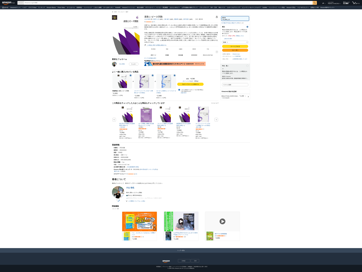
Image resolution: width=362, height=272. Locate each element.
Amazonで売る (291, 7)
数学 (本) (116, 171)
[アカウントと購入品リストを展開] (340, 3)
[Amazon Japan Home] (166, 261)
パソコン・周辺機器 (162, 7)
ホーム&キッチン (108, 7)
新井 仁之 (156, 19)
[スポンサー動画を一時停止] (154, 225)
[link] (117, 95)
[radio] (235, 18)
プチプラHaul (32, 7)
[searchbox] (168, 3)
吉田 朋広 (186, 19)
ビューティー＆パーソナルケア (251, 7)
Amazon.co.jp (236, 54)
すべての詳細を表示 (150, 58)
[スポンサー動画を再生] (181, 221)
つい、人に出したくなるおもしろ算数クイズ (144, 233)
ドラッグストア (204, 7)
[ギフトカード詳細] (154, 7)
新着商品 (79, 7)
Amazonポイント (15, 7)
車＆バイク (222, 7)
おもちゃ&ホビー (175, 7)
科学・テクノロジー (119, 12)
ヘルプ (24, 7)
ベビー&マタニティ (303, 7)
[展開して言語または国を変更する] (188, 261)
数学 (127, 12)
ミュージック (88, 7)
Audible (265, 7)
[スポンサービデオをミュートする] (154, 229)
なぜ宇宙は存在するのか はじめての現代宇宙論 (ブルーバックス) (185, 233)
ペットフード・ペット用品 (277, 7)
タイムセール (71, 7)
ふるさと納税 (98, 7)
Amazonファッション (128, 7)
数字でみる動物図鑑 (221, 233)
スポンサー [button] (114, 208)
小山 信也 (147, 19)
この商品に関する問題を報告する (156, 45)
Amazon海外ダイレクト (327, 7)
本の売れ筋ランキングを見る (148, 169)
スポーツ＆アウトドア (233, 7)
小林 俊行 (166, 19)
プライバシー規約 (166, 266)
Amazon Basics (51, 7)
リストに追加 (227, 84)
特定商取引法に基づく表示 (200, 266)
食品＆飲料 (140, 7)
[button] (5, 7)
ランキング (41, 7)
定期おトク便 (315, 7)
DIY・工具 (214, 7)
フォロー (133, 64)
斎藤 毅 (176, 19)
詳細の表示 (183, 92)
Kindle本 (117, 7)
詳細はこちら (240, 35)
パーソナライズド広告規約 (179, 266)
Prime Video (61, 7)
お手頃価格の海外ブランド (190, 7)
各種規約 (190, 266)
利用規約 (158, 266)
